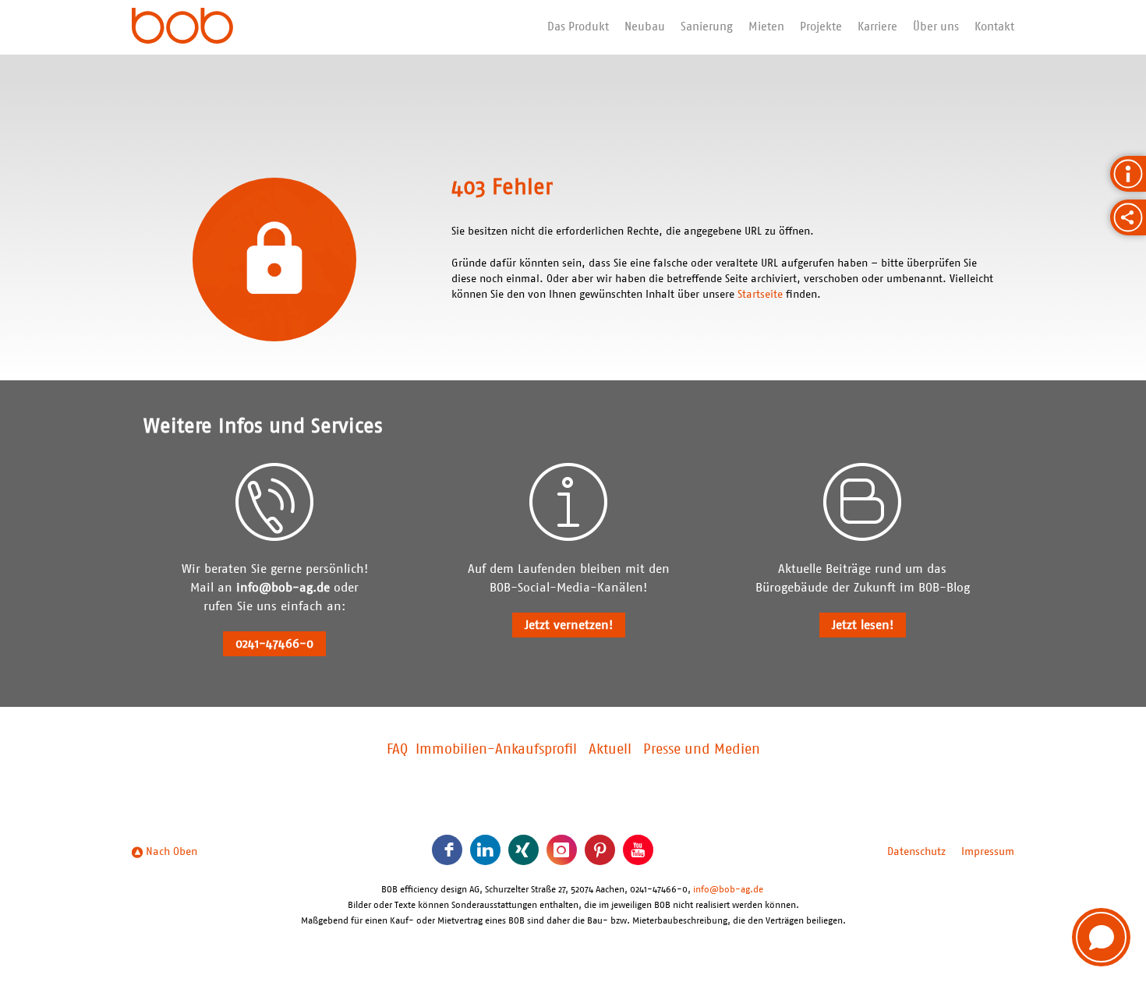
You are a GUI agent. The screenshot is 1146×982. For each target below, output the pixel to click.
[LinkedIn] (485, 850)
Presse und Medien (701, 750)
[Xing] (523, 850)
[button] (1101, 937)
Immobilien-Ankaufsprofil (496, 750)
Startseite (760, 294)
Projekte (821, 27)
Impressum (987, 851)
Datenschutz (916, 851)
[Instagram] (561, 850)
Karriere (877, 27)
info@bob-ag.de (283, 587)
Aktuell (610, 750)
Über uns (936, 27)
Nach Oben (170, 851)
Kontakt (994, 27)
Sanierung (707, 27)
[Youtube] (638, 850)
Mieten (766, 27)
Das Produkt (578, 27)
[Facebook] (447, 850)
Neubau (644, 27)
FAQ (397, 750)
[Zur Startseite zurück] (182, 27)
